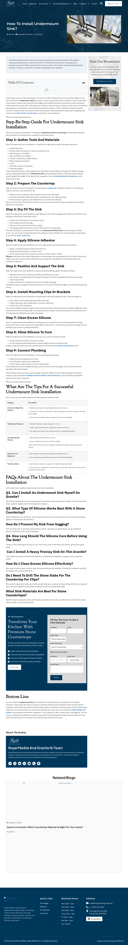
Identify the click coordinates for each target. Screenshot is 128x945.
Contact (94, 4)
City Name (53, 656)
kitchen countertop (64, 346)
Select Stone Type (56, 643)
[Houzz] (19, 763)
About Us (33, 4)
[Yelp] (24, 763)
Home (25, 4)
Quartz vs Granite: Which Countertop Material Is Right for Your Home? (45, 827)
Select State (71, 656)
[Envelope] (29, 763)
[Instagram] (14, 763)
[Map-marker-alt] (38, 763)
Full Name (53, 627)
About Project (54, 664)
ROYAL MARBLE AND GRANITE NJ (28, 941)
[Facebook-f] (10, 763)
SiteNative (120, 941)
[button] (83, 82)
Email (69, 627)
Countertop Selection (61, 4)
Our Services (43, 4)
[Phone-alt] (34, 763)
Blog (75, 4)
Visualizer (83, 4)
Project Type (54, 635)
